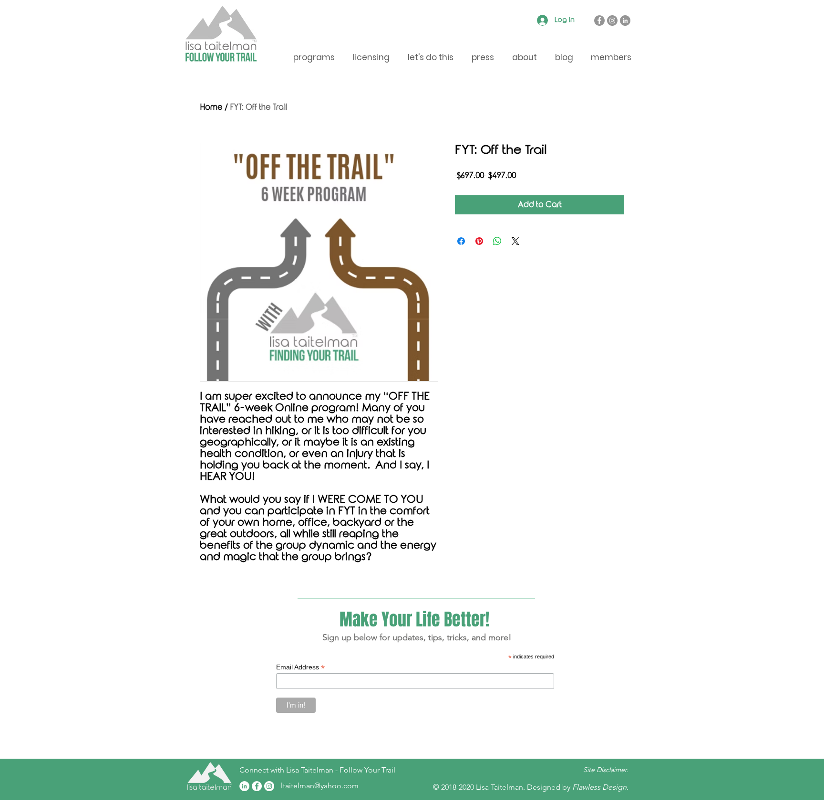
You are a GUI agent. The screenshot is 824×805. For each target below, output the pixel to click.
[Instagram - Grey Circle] (612, 20)
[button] (611, 58)
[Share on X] (515, 241)
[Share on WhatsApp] (497, 241)
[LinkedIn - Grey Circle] (625, 20)
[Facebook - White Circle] (257, 786)
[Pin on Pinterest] (479, 241)
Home (211, 107)
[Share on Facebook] (461, 241)
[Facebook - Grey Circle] (599, 20)
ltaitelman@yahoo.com (320, 785)
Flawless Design (599, 787)
